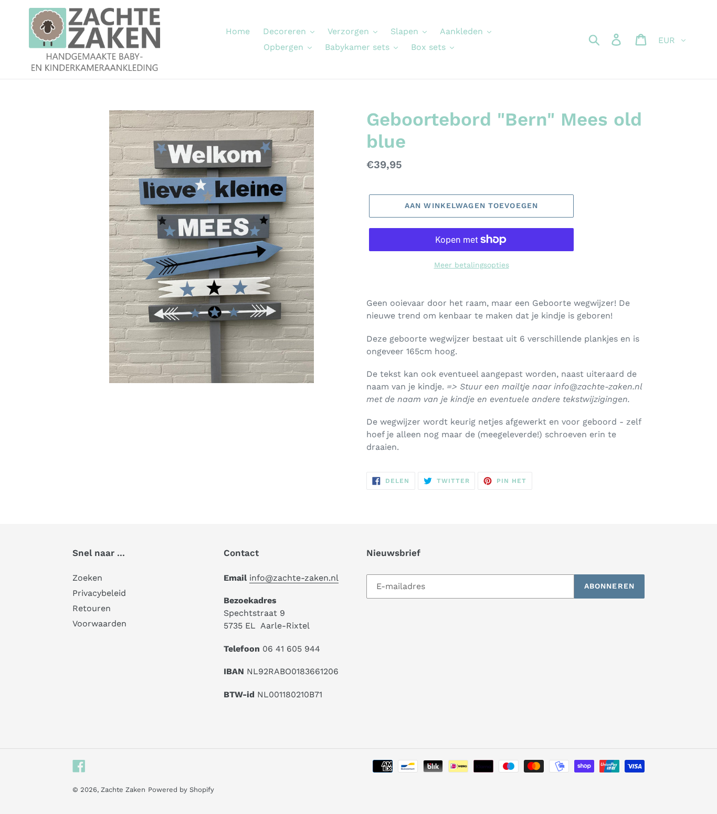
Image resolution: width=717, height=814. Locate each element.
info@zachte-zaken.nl (294, 578)
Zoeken (87, 578)
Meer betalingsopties (471, 265)
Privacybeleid (99, 593)
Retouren (91, 608)
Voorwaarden (99, 623)
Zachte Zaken (123, 790)
